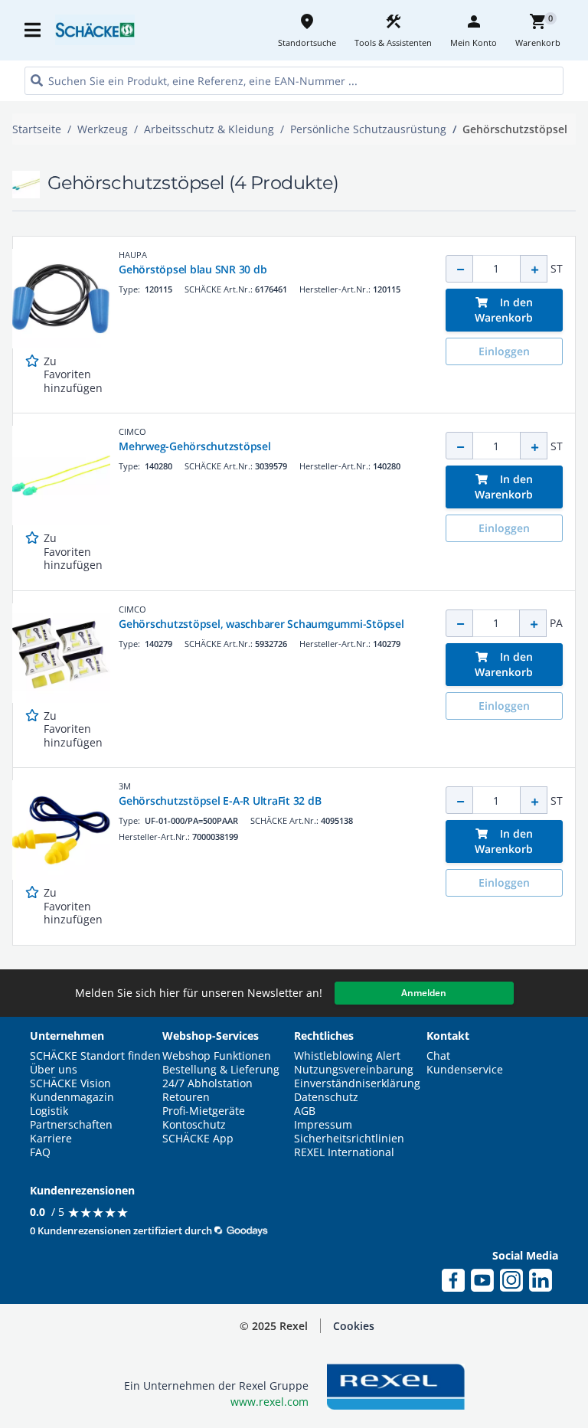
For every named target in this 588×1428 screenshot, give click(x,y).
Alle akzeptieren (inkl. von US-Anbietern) (485, 1268)
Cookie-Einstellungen (485, 1400)
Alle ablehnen (485, 1337)
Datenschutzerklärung (305, 1419)
